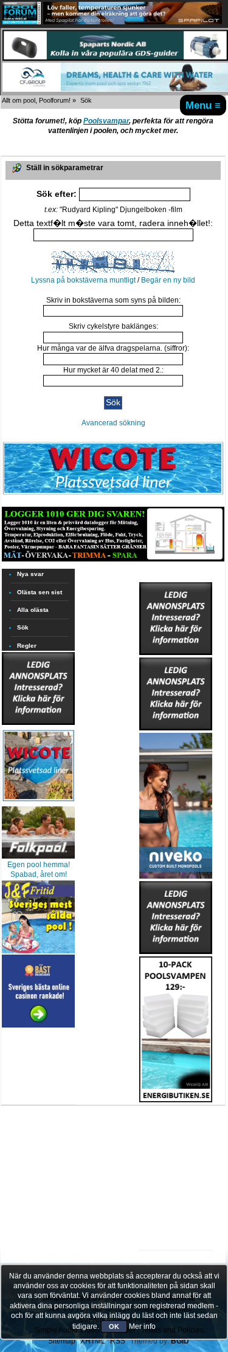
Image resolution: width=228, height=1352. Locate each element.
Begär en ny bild (168, 280)
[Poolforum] (21, 22)
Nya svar (30, 574)
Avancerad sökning (113, 423)
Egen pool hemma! (38, 864)
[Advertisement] (175, 1139)
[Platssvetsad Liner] (113, 494)
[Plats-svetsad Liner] (38, 802)
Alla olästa (33, 609)
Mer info (142, 1326)
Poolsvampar (106, 121)
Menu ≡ (203, 105)
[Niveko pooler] (175, 803)
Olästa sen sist (39, 592)
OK (114, 1326)
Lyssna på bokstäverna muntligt (83, 280)
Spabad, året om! (38, 874)
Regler (26, 645)
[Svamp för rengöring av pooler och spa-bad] (175, 1027)
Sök (23, 627)
